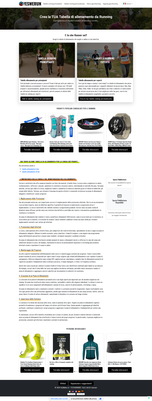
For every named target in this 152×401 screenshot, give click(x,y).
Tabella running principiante (52, 3)
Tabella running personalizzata (74, 3)
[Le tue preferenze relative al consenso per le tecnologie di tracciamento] (149, 398)
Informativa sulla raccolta (59, 399)
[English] (73, 391)
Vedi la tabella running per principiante (36, 98)
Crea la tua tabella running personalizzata (96, 98)
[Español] (79, 391)
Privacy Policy (71, 394)
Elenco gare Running (94, 3)
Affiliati (63, 383)
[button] (73, 371)
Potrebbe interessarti (32, 149)
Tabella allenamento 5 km (30, 169)
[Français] (76, 391)
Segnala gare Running (110, 3)
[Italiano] (70, 391)
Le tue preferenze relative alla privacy (84, 399)
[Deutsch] (82, 391)
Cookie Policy (80, 394)
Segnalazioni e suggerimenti (81, 383)
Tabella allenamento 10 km (31, 171)
